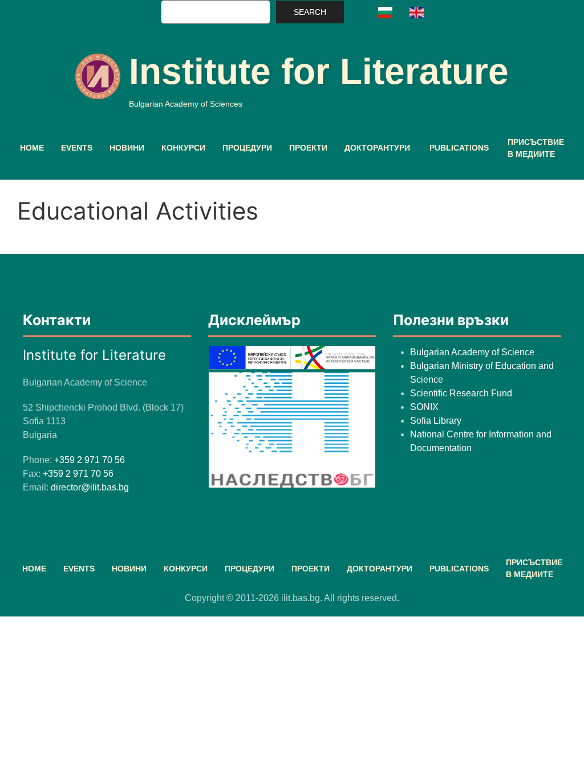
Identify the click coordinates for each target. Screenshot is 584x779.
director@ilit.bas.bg (90, 487)
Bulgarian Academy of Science (472, 352)
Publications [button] (459, 147)
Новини (127, 147)
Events (76, 147)
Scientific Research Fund (461, 393)
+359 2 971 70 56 (89, 460)
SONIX (424, 407)
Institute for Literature (319, 71)
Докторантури (379, 568)
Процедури (247, 147)
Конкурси (183, 147)
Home (32, 147)
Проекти (308, 147)
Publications (459, 568)
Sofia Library (435, 420)
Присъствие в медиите (536, 148)
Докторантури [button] (377, 147)
